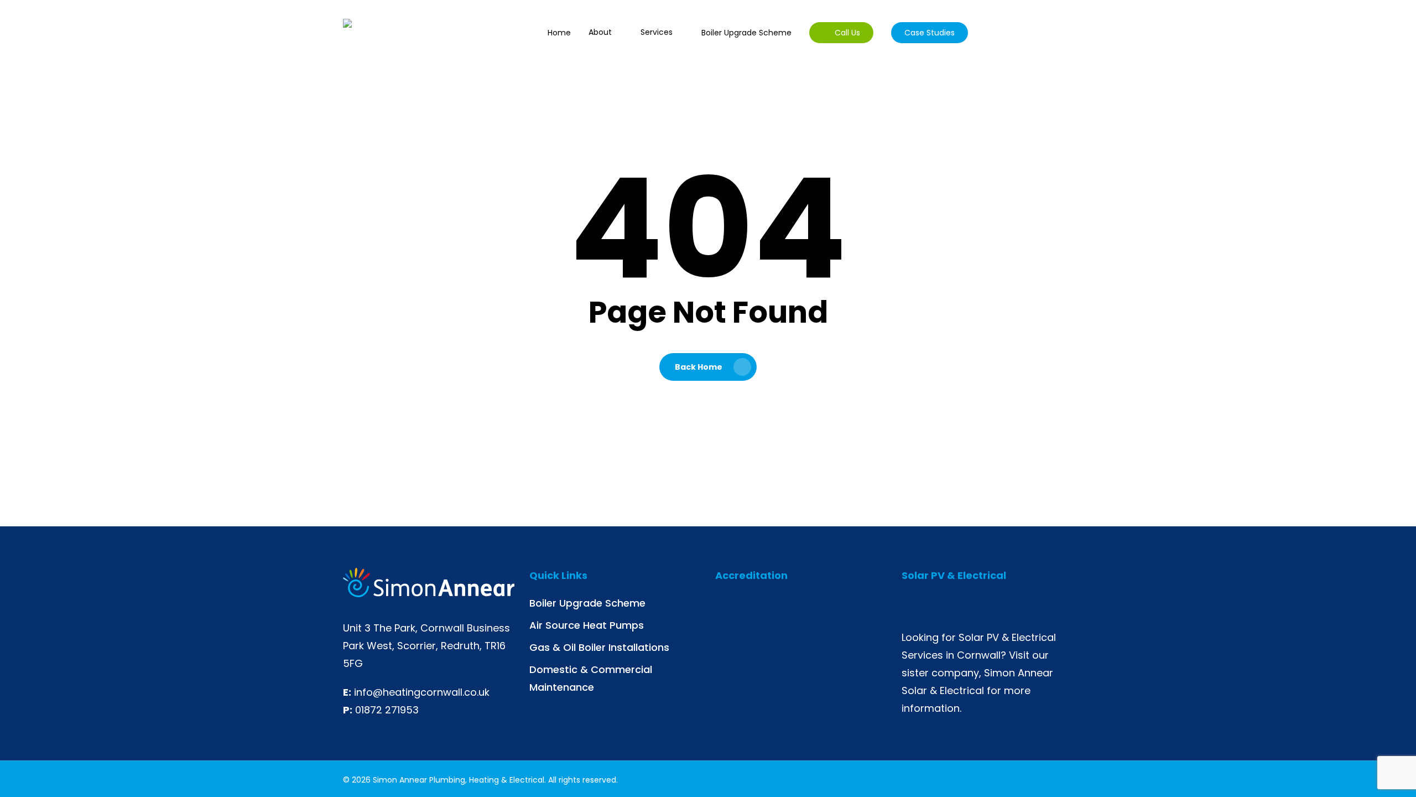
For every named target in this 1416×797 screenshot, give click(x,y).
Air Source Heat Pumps (586, 625)
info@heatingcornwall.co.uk (422, 692)
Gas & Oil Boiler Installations (599, 647)
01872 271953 (387, 710)
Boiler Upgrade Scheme (587, 603)
